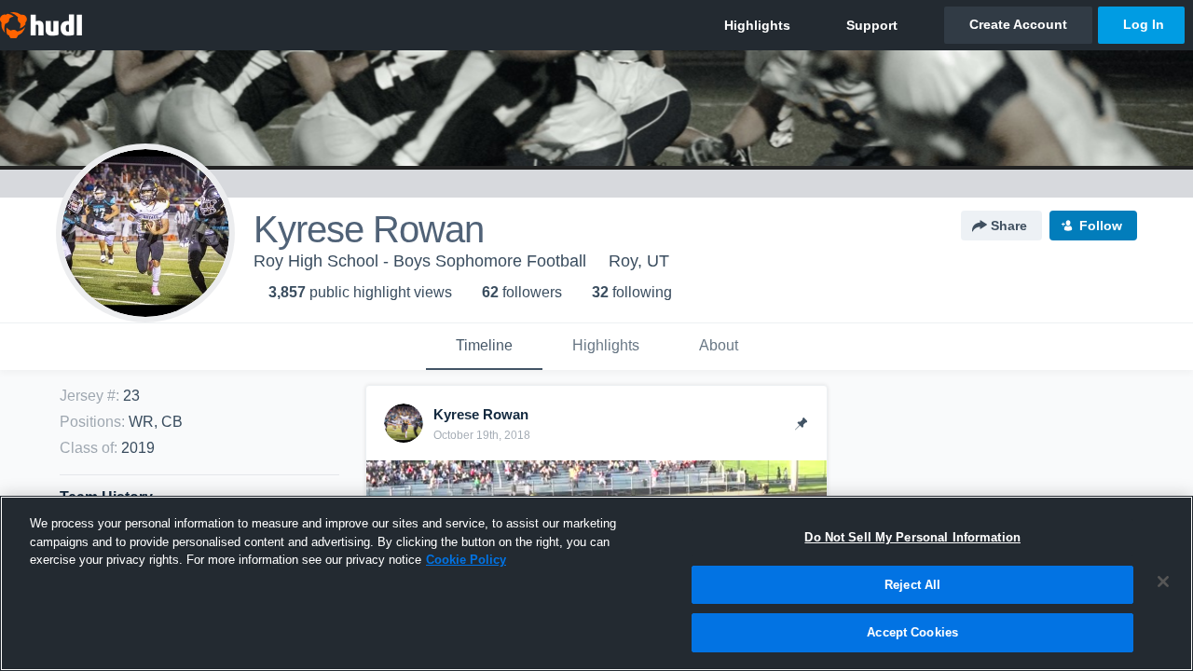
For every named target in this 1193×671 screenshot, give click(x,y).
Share (1009, 225)
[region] (596, 583)
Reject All (912, 585)
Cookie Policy (466, 560)
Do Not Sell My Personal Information (912, 537)
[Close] (1163, 581)
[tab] (484, 346)
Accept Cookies (912, 632)
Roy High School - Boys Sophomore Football (420, 261)
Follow (1100, 225)
